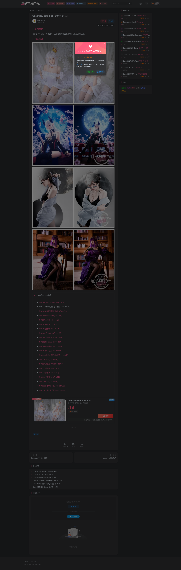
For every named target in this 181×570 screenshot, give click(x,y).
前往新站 (100, 72)
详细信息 (90, 72)
